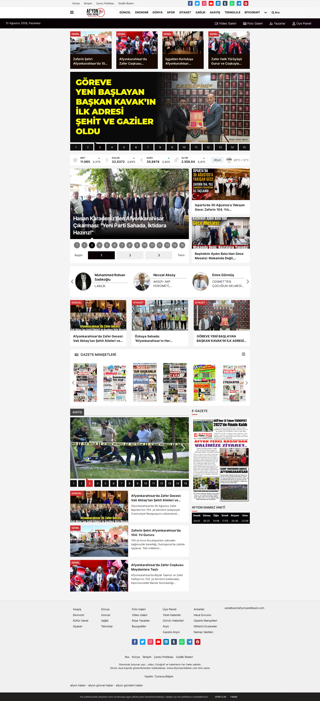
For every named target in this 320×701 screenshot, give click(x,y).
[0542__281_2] (232, 3)
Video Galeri (227, 23)
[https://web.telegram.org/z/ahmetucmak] (239, 3)
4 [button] (112, 147)
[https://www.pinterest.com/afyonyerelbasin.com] (246, 3)
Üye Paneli (303, 23)
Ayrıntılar (220, 697)
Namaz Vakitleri (203, 632)
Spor (171, 12)
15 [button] (244, 147)
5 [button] (124, 147)
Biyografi (252, 12)
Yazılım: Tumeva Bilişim (158, 676)
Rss (127, 657)
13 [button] (220, 147)
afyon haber (78, 685)
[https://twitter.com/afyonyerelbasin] (197, 3)
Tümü (181, 255)
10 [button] (184, 147)
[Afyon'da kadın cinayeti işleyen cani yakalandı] (129, 448)
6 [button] (136, 147)
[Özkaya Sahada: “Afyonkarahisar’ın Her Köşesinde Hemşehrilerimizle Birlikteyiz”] (160, 315)
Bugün (79, 255)
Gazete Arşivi (171, 632)
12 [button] (208, 147)
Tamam (233, 697)
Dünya (158, 12)
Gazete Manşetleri (205, 620)
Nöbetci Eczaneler (205, 626)
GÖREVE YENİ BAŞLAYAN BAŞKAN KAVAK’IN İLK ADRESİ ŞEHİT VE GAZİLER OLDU (220, 338)
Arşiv (166, 626)
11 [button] (196, 147)
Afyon (217, 159)
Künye (76, 3)
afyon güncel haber (100, 685)
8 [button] (160, 147)
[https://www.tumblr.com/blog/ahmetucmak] (225, 3)
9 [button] (172, 147)
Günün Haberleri (173, 620)
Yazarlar (279, 23)
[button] (183, 210)
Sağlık (200, 12)
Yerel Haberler (172, 615)
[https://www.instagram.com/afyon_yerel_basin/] (204, 3)
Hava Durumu (202, 615)
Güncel (125, 12)
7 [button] (148, 147)
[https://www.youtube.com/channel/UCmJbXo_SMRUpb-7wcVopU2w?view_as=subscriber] (211, 3)
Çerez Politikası (105, 3)
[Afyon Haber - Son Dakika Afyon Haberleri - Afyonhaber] (95, 12)
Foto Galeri (254, 23)
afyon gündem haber (129, 685)
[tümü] (265, 12)
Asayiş (215, 12)
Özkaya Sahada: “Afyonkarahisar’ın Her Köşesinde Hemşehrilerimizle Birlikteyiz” (158, 338)
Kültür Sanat (80, 620)
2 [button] (88, 147)
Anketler (199, 609)
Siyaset (185, 12)
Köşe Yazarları (141, 620)
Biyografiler (139, 626)
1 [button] (75, 147)
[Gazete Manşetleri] (243, 354)
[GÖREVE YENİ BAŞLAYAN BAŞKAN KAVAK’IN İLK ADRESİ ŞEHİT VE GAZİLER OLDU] (222, 315)
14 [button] (232, 147)
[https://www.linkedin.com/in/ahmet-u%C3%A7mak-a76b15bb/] (218, 3)
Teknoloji (232, 12)
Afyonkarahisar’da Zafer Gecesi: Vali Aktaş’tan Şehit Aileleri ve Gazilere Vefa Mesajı (98, 338)
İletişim (88, 3)
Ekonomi (141, 12)
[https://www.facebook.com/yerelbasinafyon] (190, 3)
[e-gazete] (221, 460)
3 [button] (100, 147)
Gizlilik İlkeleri (126, 3)
